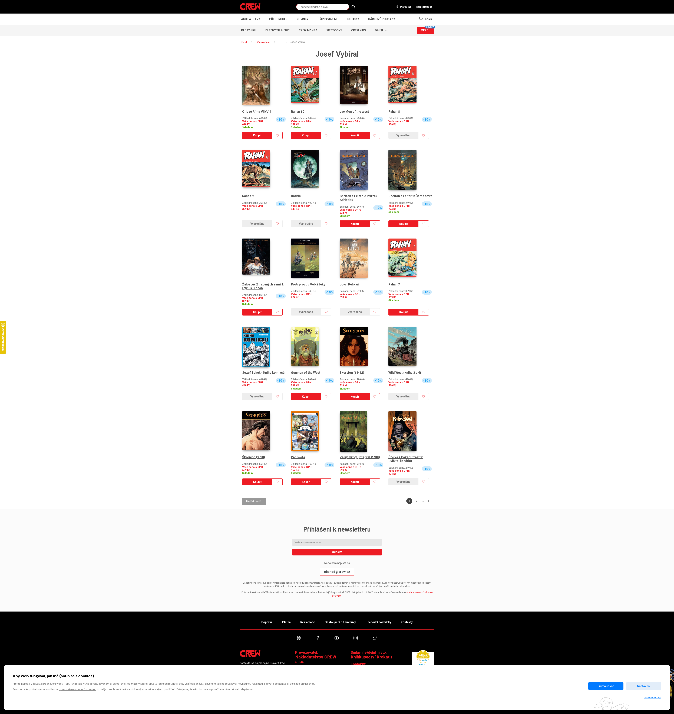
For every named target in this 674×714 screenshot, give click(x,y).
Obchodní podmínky (378, 622)
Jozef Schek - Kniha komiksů (263, 372)
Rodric (296, 196)
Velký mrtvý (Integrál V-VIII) (360, 457)
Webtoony (334, 30)
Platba (286, 622)
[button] (380, 30)
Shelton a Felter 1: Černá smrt (410, 196)
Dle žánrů (248, 30)
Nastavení (643, 686)
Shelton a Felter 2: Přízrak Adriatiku (358, 198)
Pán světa (298, 457)
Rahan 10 (297, 111)
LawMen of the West (354, 111)
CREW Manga (308, 30)
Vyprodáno (403, 135)
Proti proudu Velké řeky (308, 284)
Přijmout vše (606, 686)
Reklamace (307, 622)
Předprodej (278, 19)
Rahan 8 (394, 111)
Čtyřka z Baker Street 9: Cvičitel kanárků (405, 459)
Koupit (257, 135)
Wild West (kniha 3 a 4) (404, 372)
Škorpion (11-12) (352, 372)
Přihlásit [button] (405, 7)
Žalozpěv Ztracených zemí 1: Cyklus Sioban (263, 286)
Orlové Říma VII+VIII (256, 111)
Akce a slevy (250, 19)
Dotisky (353, 19)
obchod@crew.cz (337, 572)
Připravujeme (328, 19)
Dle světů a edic (277, 30)
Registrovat (424, 6)
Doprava (267, 622)
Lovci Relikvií (349, 284)
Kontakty (407, 622)
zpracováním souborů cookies (77, 689)
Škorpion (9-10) (253, 457)
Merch (427, 29)
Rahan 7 (394, 284)
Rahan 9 (248, 196)
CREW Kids (358, 30)
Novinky (302, 19)
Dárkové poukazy (381, 19)
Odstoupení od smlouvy (340, 622)
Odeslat (337, 552)
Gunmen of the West (305, 372)
